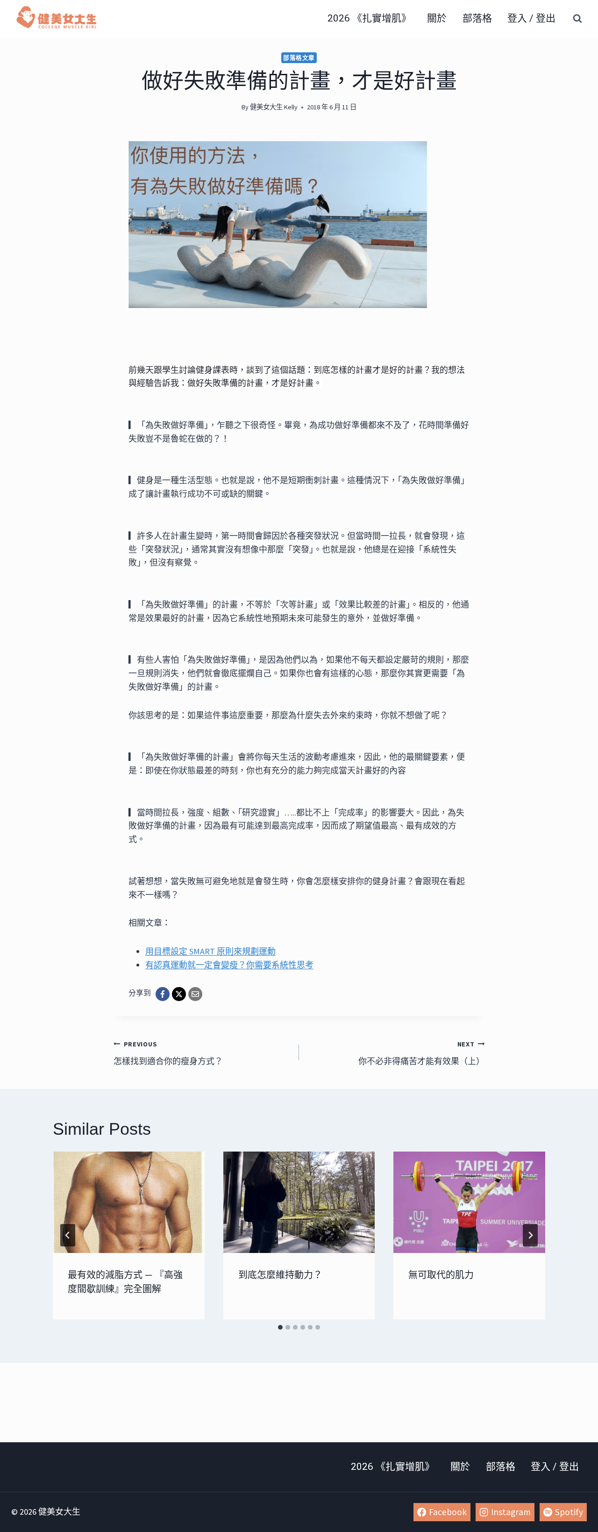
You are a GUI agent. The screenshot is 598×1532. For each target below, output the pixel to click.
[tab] (280, 1327)
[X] (179, 994)
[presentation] (129, 1202)
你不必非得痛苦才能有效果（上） (421, 1053)
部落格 (477, 18)
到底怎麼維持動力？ (280, 1275)
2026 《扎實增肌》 (369, 18)
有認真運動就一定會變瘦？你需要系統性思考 (229, 964)
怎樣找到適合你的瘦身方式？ (168, 1053)
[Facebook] (163, 994)
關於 (437, 18)
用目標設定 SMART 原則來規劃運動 (210, 951)
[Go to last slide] (67, 1235)
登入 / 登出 (531, 18)
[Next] (530, 1235)
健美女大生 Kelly (274, 107)
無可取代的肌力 (441, 1275)
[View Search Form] (577, 18)
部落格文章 (299, 57)
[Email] (195, 994)
